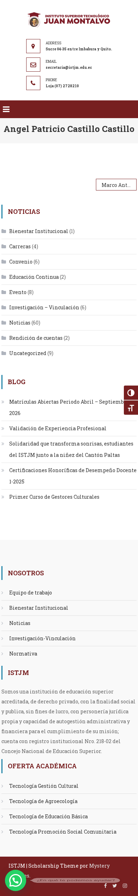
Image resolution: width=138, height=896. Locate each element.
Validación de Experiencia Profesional (58, 428)
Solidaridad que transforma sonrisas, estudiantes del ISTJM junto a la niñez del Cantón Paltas (71, 449)
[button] (15, 880)
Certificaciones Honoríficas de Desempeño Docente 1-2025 (73, 476)
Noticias (19, 322)
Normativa (23, 653)
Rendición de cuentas (36, 337)
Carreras (20, 246)
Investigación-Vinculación (42, 638)
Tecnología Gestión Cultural (44, 785)
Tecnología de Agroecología (43, 801)
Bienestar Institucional (38, 231)
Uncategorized (27, 353)
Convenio (21, 261)
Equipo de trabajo (30, 592)
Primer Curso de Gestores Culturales (54, 496)
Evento (18, 292)
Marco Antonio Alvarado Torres (119, 185)
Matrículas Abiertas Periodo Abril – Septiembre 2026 (69, 407)
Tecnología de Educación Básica (48, 816)
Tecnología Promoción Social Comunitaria (62, 831)
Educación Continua (34, 276)
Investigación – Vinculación (44, 307)
